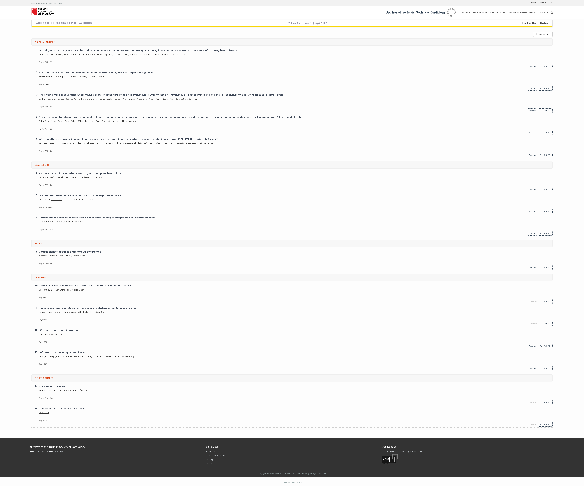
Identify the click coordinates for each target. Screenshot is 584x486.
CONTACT (543, 2)
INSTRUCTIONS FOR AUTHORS (522, 12)
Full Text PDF (545, 66)
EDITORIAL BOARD (498, 12)
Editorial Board (212, 451)
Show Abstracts (543, 34)
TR (551, 2)
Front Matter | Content (535, 23)
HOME (533, 2)
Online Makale (296, 482)
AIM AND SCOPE (480, 12)
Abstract (532, 66)
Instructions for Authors (216, 455)
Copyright (210, 459)
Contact (209, 463)
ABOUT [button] (465, 12)
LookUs (284, 482)
